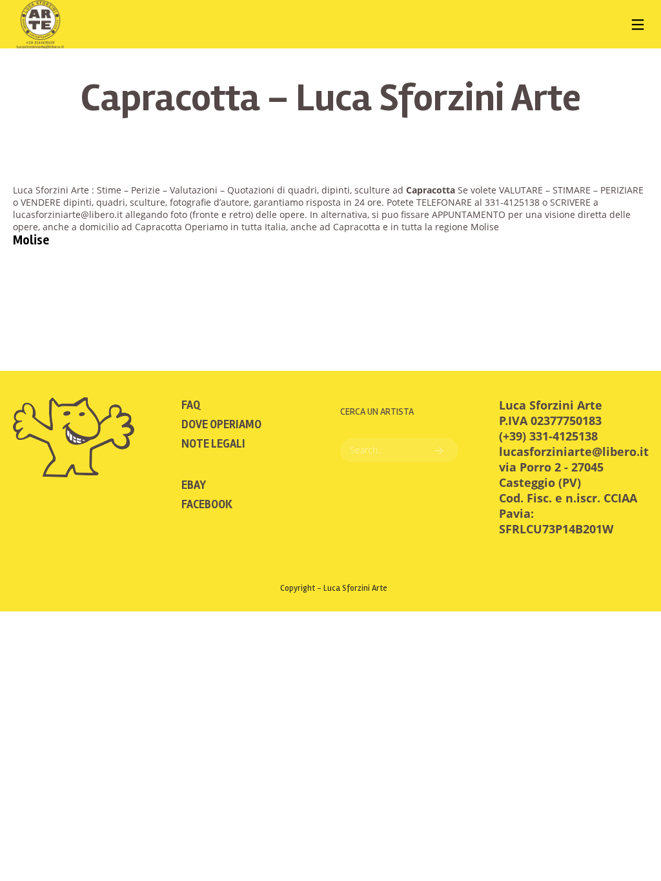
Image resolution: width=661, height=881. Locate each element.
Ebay (193, 485)
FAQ (190, 405)
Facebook (206, 504)
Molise (31, 240)
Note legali (213, 444)
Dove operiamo (221, 424)
